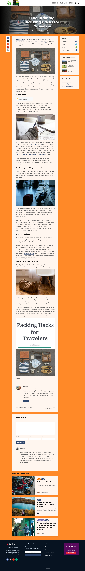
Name (17, 436)
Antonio (22, 448)
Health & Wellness (66, 85)
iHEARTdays (48, 568)
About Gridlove (48, 555)
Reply (21, 465)
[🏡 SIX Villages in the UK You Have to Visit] (64, 70)
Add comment (45, 492)
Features (71, 3)
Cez (39, 513)
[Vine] (16, 559)
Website (43, 436)
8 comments (45, 533)
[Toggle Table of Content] (30, 99)
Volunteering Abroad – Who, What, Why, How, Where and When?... (46, 526)
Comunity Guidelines (50, 552)
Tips (42, 13)
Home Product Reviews (67, 86)
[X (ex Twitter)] (10, 559)
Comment (17, 421)
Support (47, 547)
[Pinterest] (13, 559)
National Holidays (66, 81)
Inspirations (41, 520)
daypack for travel (29, 253)
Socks (18, 298)
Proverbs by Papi (66, 83)
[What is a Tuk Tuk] (23, 485)
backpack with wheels (35, 144)
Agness (40, 492)
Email (30, 436)
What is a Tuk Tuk (45, 482)
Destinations (55, 3)
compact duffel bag (40, 42)
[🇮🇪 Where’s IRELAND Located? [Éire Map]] (64, 66)
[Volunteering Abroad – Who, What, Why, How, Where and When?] (23, 526)
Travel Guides (63, 3)
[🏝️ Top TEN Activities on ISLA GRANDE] (64, 61)
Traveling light (20, 40)
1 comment (44, 30)
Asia (39, 479)
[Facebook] (7, 559)
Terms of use (48, 549)
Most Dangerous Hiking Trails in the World (45, 504)
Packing (18, 378)
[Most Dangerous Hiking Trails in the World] (23, 506)
